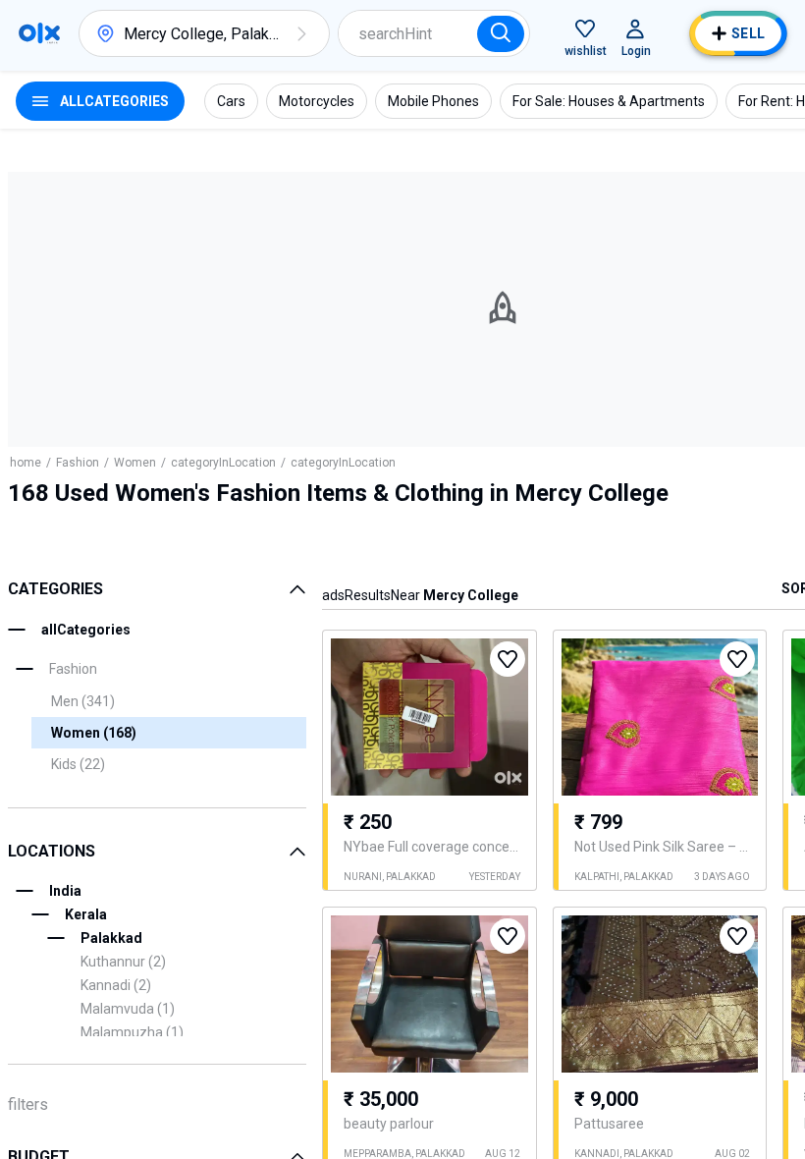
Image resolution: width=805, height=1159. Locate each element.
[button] (301, 33)
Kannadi (115, 985)
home (25, 462)
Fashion (77, 462)
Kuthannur (123, 961)
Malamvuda (127, 1009)
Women (135, 462)
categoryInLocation (223, 462)
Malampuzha (132, 1032)
